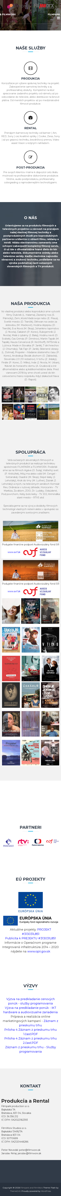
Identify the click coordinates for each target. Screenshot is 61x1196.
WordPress (46, 1191)
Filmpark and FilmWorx (31, 1187)
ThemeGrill (15, 1191)
